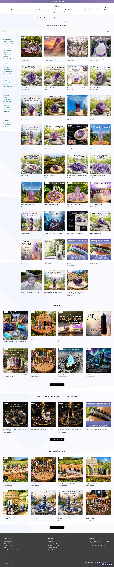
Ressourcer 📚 (70, 12)
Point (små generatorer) (8, 71)
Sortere (108, 31)
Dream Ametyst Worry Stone (73, 147)
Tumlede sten (6, 95)
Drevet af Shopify (9, 563)
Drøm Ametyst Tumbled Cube (50, 175)
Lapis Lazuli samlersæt (35, 517)
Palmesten (5, 80)
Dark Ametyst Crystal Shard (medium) (52, 87)
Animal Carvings (6, 122)
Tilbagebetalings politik (53, 545)
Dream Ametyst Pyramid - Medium (74, 233)
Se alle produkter (57, 385)
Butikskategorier (30, 9)
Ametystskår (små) (25, 175)
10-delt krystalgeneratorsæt (92, 483)
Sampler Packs (50, 9)
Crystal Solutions (7, 124)
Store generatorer (7, 78)
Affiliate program (8, 545)
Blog (5, 547)
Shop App (83, 12)
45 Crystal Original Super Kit (9, 483)
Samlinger (5, 37)
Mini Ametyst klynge (48, 118)
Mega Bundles (14, 9)
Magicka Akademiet (8, 541)
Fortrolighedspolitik (52, 547)
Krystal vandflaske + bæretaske (73, 59)
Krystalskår (5, 84)
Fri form (4, 76)
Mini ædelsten (6, 97)
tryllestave (5, 93)
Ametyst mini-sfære (48, 147)
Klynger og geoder (7, 86)
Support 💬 (62, 12)
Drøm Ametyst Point (25, 233)
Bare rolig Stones (7, 99)
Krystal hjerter (6, 111)
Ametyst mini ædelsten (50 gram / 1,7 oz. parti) (77, 175)
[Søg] (107, 7)
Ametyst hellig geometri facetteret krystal (30, 292)
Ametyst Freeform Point (26, 118)
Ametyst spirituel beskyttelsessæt (74, 204)
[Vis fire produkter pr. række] (4, 31)
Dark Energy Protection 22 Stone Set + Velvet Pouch (42, 429)
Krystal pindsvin (6, 105)
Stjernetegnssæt (7, 50)
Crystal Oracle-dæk (7, 73)
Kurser (77, 12)
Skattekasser (6, 56)
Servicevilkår (51, 550)
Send (110, 560)
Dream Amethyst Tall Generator (27, 262)
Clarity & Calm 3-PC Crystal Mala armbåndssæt (100, 262)
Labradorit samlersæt (90, 374)
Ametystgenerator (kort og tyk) (27, 204)
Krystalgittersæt (6, 63)
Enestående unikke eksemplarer (7, 102)
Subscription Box (59, 9)
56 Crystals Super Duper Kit (36, 374)
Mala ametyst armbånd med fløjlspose (98, 59)
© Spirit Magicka (8, 561)
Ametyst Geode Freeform (95, 87)
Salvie (30, 12)
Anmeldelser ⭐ (5, 9)
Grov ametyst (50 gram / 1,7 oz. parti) (98, 175)
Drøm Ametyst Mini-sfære (96, 233)
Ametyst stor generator (72, 118)
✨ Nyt (47, 12)
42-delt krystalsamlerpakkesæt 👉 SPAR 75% (40, 338)
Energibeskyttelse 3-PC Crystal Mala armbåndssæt (96, 429)
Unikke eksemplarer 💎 (38, 12)
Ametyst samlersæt (25, 59)
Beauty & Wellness (69, 9)
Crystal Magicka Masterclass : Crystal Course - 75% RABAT (15, 341)
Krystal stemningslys (7, 113)
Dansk (4, 7)
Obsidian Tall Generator (91, 338)
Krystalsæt (22, 9)
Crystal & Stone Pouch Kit (9, 58)
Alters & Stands (6, 118)
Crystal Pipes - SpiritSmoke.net (11, 550)
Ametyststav (93, 147)
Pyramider (5, 91)
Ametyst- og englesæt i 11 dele (96, 204)
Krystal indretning (108, 9)
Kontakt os (50, 541)
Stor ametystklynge (25, 87)
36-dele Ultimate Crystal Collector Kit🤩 (67, 483)
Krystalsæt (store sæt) (8, 41)
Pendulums (91, 9)
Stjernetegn (78, 9)
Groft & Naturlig (6, 82)
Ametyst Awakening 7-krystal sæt (51, 204)
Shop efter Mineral (40, 9)
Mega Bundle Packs (7, 39)
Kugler (4, 88)
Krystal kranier (6, 107)
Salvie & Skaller (6, 69)
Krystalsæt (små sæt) (8, 43)
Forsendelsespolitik (52, 543)
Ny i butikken (6, 126)
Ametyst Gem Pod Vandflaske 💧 (51, 262)
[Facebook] (89, 545)
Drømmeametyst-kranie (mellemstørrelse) (53, 233)
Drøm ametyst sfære (94, 118)
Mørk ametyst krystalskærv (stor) (51, 59)
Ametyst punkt (24, 147)
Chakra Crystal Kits (7, 61)
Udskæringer (99, 9)
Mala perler (5, 52)
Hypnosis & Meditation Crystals (10, 46)
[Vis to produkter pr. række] (2, 31)
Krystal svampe (6, 109)
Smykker (85, 9)
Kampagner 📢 (54, 12)
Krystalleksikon (7, 543)
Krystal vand (6, 67)
